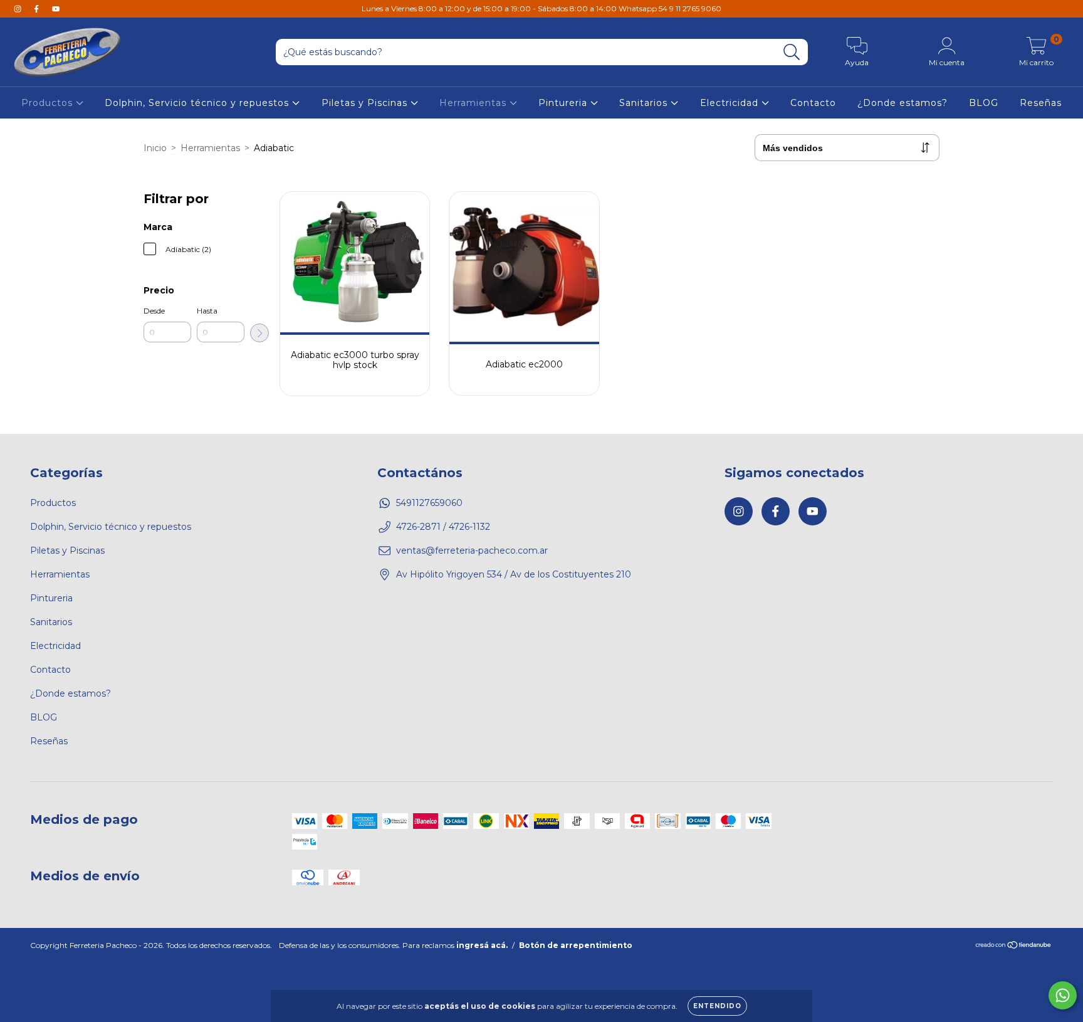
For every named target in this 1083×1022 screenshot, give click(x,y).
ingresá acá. (482, 945)
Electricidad (730, 102)
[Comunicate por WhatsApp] (1063, 995)
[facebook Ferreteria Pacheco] (37, 8)
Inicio (155, 148)
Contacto (813, 102)
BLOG (983, 102)
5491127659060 (429, 502)
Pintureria (564, 102)
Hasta (207, 310)
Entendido (717, 1006)
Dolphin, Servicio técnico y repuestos (198, 102)
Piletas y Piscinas (366, 102)
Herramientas (474, 102)
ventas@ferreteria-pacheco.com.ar (472, 550)
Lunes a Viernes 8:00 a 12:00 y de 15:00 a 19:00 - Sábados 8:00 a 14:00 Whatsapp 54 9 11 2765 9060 (541, 8)
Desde (154, 310)
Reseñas (1041, 102)
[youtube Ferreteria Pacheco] (56, 8)
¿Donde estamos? (902, 102)
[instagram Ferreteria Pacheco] (18, 8)
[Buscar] (792, 52)
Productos (48, 102)
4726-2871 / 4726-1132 (443, 526)
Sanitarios (645, 102)
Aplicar (259, 333)
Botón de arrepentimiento (575, 945)
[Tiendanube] (1014, 946)
